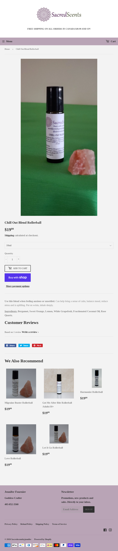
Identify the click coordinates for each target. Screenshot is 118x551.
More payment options (18, 286)
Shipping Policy (42, 524)
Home (7, 49)
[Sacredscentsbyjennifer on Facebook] (105, 530)
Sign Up (88, 509)
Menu (9, 41)
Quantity (9, 253)
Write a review (29, 332)
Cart (113, 41)
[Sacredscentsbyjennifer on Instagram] (110, 530)
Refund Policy (26, 524)
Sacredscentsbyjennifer (21, 539)
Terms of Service (59, 524)
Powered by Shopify (42, 539)
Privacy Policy (11, 524)
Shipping (9, 235)
